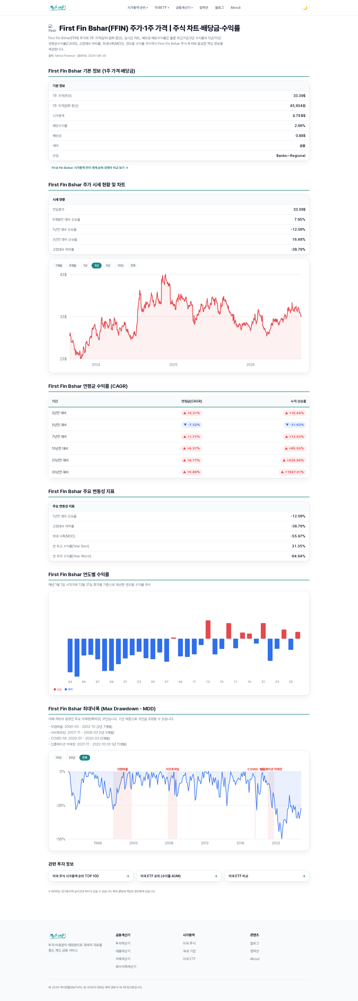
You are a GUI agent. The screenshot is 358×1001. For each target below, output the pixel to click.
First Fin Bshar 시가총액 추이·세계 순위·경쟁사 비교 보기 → (90, 168)
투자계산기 (123, 943)
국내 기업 (189, 951)
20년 (72, 757)
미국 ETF (189, 959)
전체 (133, 265)
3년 (96, 265)
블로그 (219, 8)
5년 (108, 265)
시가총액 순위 (137, 8)
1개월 (59, 265)
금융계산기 (184, 8)
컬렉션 (203, 8)
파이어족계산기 (126, 967)
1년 (85, 265)
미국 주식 (189, 943)
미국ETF (162, 8)
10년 (120, 265)
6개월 (72, 265)
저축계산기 (123, 959)
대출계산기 (123, 951)
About (236, 8)
